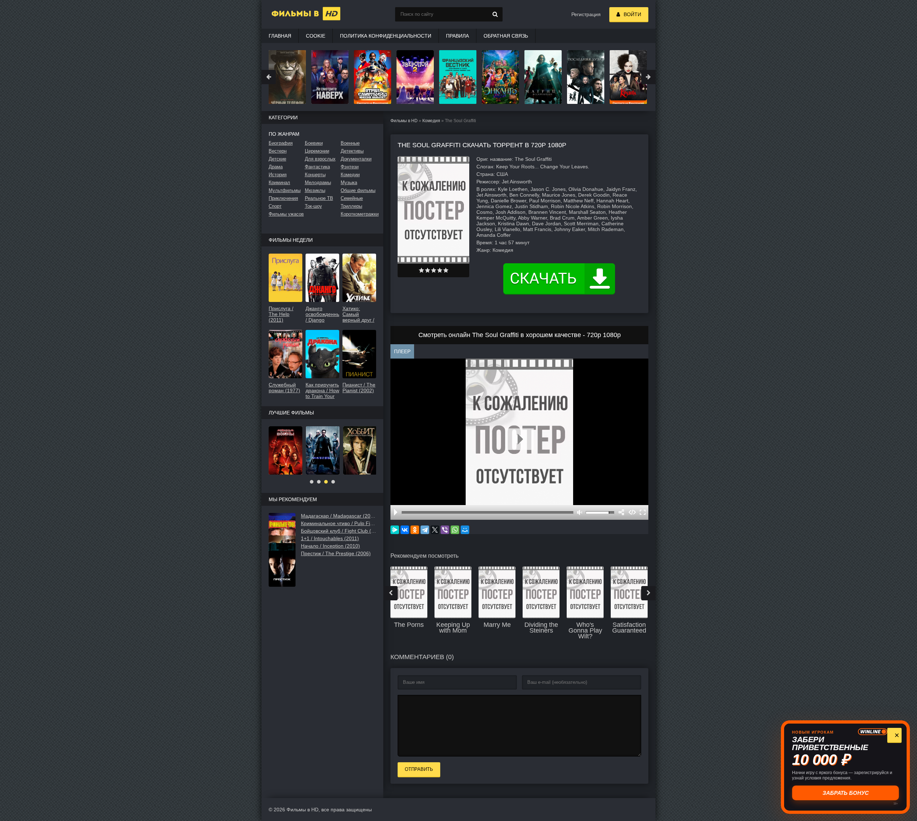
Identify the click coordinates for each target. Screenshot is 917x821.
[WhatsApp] (455, 529)
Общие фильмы (358, 190)
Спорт (275, 206)
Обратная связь (506, 36)
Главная (280, 36)
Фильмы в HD (404, 120)
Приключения (283, 198)
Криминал (279, 182)
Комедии (350, 174)
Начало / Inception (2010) (330, 546)
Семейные (352, 198)
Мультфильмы (285, 190)
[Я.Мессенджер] (394, 529)
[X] (435, 529)
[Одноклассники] (415, 529)
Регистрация (586, 14)
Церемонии (317, 151)
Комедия (431, 120)
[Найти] (495, 14)
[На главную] (297, 14)
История (278, 174)
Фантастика (317, 166)
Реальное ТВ (319, 198)
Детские (277, 159)
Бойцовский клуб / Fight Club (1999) (338, 531)
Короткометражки (358, 214)
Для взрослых (320, 159)
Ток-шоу (313, 206)
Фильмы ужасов (286, 214)
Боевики (314, 143)
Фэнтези (350, 166)
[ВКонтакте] (404, 529)
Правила (457, 36)
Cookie (315, 36)
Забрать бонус (845, 793)
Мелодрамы (318, 182)
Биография (281, 143)
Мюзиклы (315, 190)
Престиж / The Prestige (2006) (336, 553)
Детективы (352, 151)
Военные (350, 143)
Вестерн (278, 151)
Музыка (349, 182)
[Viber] (445, 529)
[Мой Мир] (465, 529)
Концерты (315, 174)
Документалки (356, 159)
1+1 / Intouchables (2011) (330, 538)
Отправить (419, 769)
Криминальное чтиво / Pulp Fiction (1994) (338, 523)
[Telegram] (425, 529)
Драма (276, 166)
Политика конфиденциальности (385, 36)
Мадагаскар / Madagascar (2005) (338, 516)
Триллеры (351, 206)
